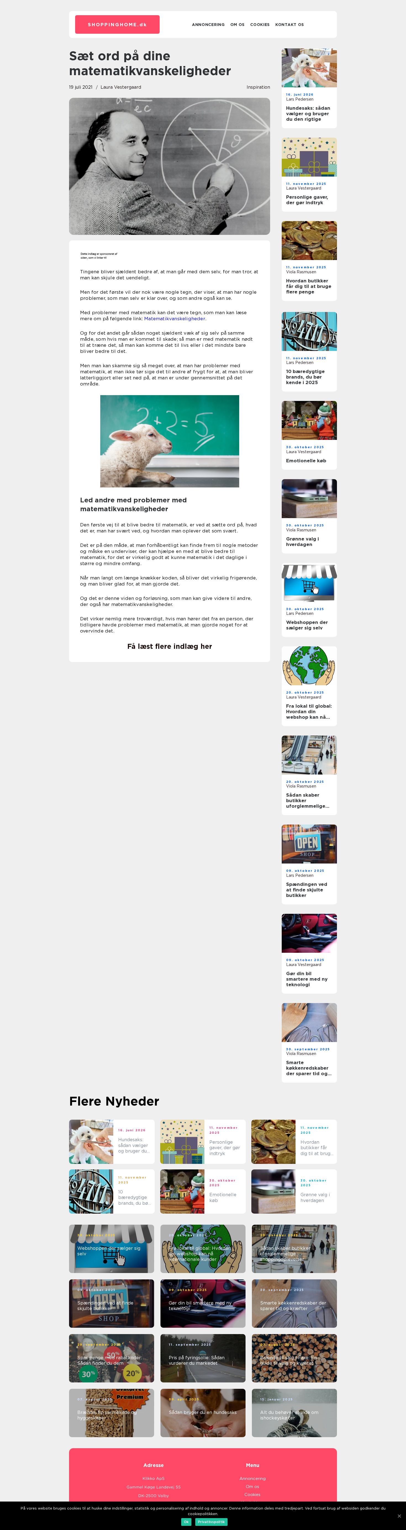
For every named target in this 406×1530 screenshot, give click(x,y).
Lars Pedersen (299, 99)
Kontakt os (289, 24)
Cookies (260, 24)
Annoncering (208, 24)
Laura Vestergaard (121, 87)
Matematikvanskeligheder (174, 318)
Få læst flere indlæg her (169, 646)
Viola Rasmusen (301, 272)
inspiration (258, 87)
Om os (237, 24)
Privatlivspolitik (211, 1522)
